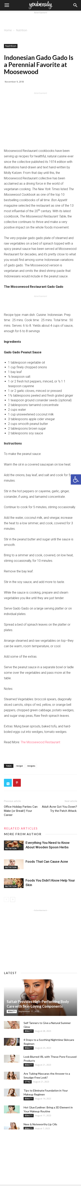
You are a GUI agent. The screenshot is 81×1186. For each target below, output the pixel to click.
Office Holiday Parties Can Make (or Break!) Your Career (21, 811)
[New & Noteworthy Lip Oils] (12, 1126)
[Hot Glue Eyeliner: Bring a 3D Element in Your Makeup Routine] (12, 1109)
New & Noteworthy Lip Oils (40, 1124)
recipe (19, 765)
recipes (31, 765)
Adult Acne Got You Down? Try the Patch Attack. (59, 809)
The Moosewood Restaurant (40, 742)
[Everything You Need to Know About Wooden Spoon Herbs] (14, 845)
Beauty (12, 1011)
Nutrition (21, 30)
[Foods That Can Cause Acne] (14, 864)
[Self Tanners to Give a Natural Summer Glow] (12, 1025)
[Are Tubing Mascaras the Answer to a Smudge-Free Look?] (12, 1076)
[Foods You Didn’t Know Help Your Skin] (14, 883)
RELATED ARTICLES (21, 828)
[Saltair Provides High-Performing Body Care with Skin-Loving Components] (40, 997)
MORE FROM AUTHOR (22, 834)
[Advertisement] (40, 20)
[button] (76, 479)
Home (8, 30)
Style (27, 1081)
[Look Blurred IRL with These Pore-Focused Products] (12, 1059)
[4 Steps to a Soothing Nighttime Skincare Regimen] (12, 1042)
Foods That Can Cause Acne (47, 861)
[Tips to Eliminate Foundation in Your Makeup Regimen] (12, 1092)
